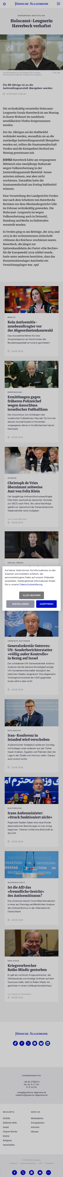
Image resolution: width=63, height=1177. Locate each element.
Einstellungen (20, 604)
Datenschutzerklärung (30, 584)
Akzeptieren (46, 604)
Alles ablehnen (31, 595)
